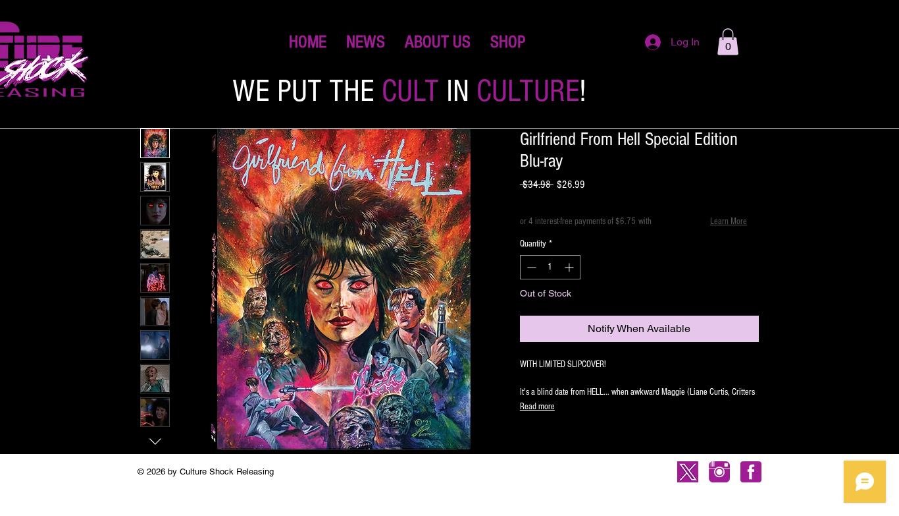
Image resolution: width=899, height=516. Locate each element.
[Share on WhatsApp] (578, 443)
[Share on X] (603, 443)
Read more (537, 406)
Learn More (728, 221)
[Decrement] (530, 267)
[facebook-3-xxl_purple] (750, 471)
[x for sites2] (687, 471)
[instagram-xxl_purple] (719, 471)
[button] (507, 42)
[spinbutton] (550, 267)
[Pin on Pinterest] (553, 443)
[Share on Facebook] (528, 443)
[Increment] (570, 267)
